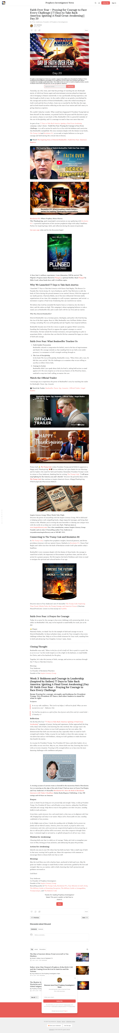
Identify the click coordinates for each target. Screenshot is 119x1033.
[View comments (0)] (35, 30)
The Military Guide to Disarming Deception (45, 888)
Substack (51, 1029)
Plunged (58, 278)
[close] (75, 978)
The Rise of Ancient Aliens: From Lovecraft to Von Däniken (49, 955)
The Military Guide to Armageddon (73, 888)
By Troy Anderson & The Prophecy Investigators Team (45, 973)
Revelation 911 (48, 133)
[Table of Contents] (2, 516)
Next (83, 917)
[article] (59, 958)
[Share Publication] (99, 3)
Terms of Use (67, 1004)
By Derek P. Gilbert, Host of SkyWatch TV (41, 958)
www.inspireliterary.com (38, 527)
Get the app (67, 1025)
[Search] (95, 3)
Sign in (114, 3)
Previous (36, 917)
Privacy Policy (71, 1006)
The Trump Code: (73, 474)
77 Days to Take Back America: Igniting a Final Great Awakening (61, 123)
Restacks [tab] (40, 929)
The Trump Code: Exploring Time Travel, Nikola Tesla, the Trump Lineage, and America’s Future (57, 605)
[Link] (27, 285)
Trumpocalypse (35, 891)
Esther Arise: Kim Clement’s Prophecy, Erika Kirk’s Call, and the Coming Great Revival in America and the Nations (51, 969)
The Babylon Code (50, 891)
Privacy (59, 1021)
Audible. (64, 609)
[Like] (31, 30)
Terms (63, 1021)
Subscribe (106, 3)
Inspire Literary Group (48, 673)
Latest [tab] (36, 949)
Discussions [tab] (42, 949)
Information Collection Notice (59, 1006)
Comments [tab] (34, 929)
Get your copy (35, 230)
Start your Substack (55, 1025)
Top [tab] (32, 949)
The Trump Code (35, 133)
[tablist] (37, 929)
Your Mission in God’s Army (78, 886)
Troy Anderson (38, 25)
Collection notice (70, 1021)
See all (33, 997)
